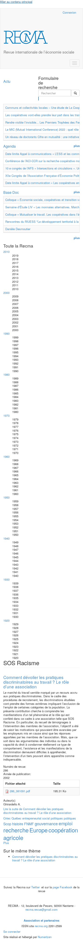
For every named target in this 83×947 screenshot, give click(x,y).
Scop (7, 823)
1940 (6, 538)
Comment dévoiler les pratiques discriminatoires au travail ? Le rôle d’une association (36, 681)
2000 (6, 293)
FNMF (29, 823)
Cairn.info (40, 12)
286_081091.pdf (20, 791)
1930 (6, 579)
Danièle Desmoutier (17, 229)
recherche (16, 830)
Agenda (9, 146)
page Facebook (62, 887)
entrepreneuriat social (36, 818)
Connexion (69, 12)
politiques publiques (63, 818)
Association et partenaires (41, 920)
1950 (6, 497)
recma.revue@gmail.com (41, 909)
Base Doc (11, 192)
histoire (17, 823)
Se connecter (11, 931)
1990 (6, 333)
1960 (6, 456)
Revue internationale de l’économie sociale (39, 52)
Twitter (36, 887)
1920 (6, 620)
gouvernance (46, 823)
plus (77, 146)
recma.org (41, 926)
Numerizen (45, 937)
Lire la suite (37, 811)
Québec (16, 818)
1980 (6, 374)
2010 (6, 252)
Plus (6, 843)
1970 (6, 415)
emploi (66, 823)
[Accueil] (25, 37)
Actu (6, 81)
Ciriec (7, 818)
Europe (38, 830)
